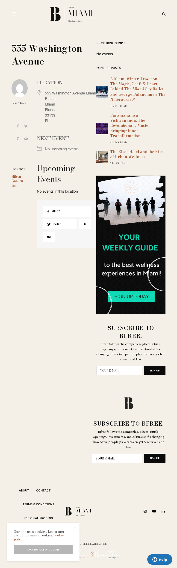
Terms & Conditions (38, 504)
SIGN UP (155, 370)
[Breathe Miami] (88, 14)
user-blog (19, 103)
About (24, 490)
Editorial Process (38, 518)
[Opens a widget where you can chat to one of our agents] (159, 560)
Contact (43, 490)
